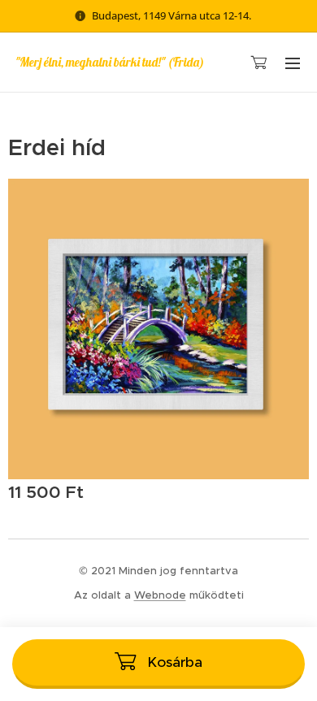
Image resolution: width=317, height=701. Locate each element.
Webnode (160, 595)
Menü (292, 62)
